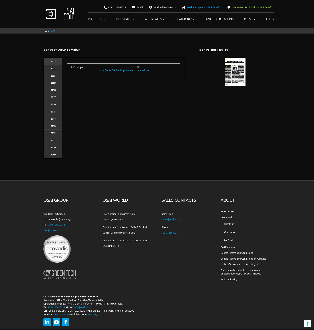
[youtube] (56, 322)
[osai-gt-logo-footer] (59, 269)
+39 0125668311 (56, 224)
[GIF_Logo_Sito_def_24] (59, 8)
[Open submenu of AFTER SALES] (163, 19)
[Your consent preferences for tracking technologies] (307, 323)
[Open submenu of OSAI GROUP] (193, 19)
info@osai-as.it (51, 230)
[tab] (53, 61)
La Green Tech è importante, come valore (125, 70)
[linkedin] (47, 322)
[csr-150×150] (57, 236)
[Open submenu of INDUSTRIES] (132, 19)
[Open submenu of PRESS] (253, 19)
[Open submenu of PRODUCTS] (103, 19)
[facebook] (65, 322)
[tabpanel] (124, 70)
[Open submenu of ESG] (272, 19)
